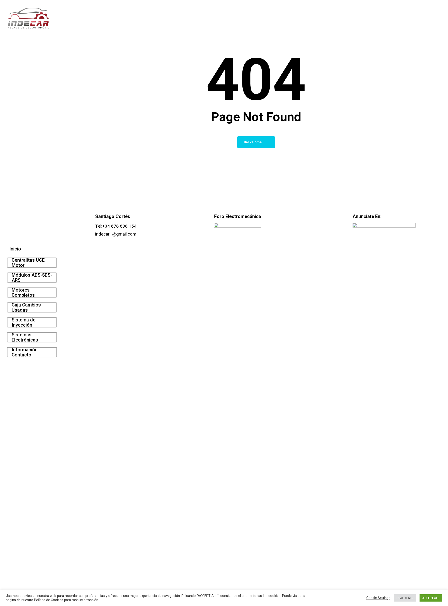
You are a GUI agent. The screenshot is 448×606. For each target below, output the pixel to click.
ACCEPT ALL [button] (430, 598)
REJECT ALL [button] (405, 598)
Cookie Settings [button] (378, 598)
